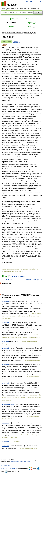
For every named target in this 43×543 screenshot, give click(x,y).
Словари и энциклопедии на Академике (20, 8)
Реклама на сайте (25, 461)
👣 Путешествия (5, 465)
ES (36, 2)
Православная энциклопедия (21, 19)
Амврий (5, 301)
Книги (11, 27)
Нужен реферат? (18, 276)
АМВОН (9, 279)
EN (27, 2)
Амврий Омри (8, 404)
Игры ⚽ (31, 27)
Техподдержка (15, 461)
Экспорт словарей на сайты (9, 468)
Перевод (16, 42)
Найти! (37, 13)
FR (40, 2)
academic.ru (9, 3)
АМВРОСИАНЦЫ (32, 279)
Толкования (11, 23)
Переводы (31, 23)
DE (31, 2)
